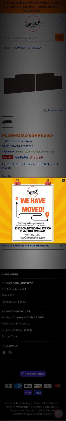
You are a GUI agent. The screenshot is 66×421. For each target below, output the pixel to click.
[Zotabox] (64, 240)
